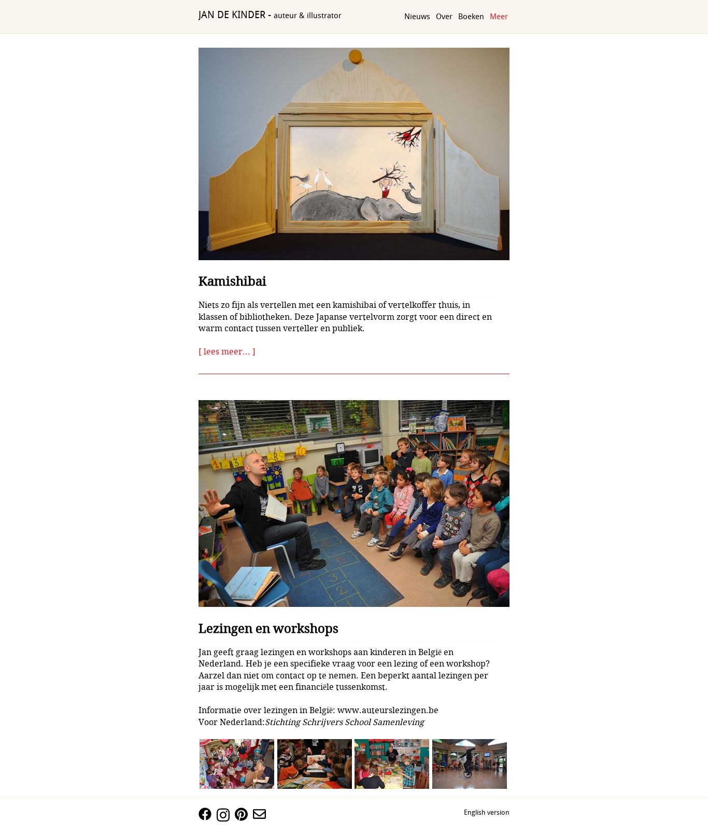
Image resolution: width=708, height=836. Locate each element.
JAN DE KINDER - (270, 15)
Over (444, 17)
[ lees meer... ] (227, 352)
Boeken (471, 17)
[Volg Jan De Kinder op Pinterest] (244, 816)
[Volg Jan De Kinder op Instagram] (226, 817)
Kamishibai (232, 281)
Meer (499, 17)
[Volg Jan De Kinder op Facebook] (208, 816)
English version (486, 813)
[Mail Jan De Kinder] (262, 816)
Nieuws (417, 17)
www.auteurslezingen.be (390, 710)
